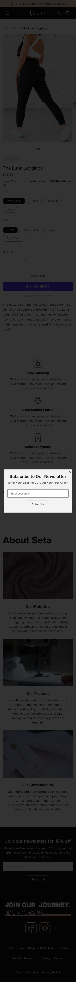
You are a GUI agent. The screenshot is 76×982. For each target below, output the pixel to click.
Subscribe (38, 504)
